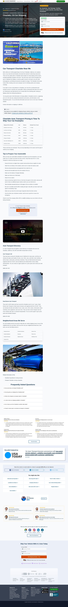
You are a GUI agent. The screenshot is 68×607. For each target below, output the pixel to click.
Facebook (30, 532)
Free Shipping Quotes (13, 589)
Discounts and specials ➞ (12, 478)
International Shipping (14, 595)
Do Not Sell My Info (25, 592)
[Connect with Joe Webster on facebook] (27, 499)
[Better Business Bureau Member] (54, 594)
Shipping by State (13, 593)
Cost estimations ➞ (13, 486)
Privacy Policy (24, 596)
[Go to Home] (3, 8)
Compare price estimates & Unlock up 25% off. (22, 113)
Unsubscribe (24, 598)
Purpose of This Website (35, 590)
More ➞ (44, 498)
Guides (32, 1)
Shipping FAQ (12, 591)
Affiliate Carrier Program (35, 593)
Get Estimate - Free (52, 29)
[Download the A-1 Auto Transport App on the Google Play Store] (45, 590)
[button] (60, 1)
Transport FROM (44, 19)
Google (25, 532)
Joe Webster (8, 29)
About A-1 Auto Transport (35, 589)
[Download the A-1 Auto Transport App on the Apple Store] (45, 592)
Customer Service (25, 589)
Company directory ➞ (34, 482)
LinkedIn (38, 532)
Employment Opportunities (35, 591)
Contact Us (33, 595)
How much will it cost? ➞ (34, 486)
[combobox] (52, 21)
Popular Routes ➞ (55, 486)
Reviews (27, 1)
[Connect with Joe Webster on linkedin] (28, 499)
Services (20, 1)
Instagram (34, 532)
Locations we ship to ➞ (13, 482)
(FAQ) (17, 594)
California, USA (7, 8)
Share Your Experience (34, 535)
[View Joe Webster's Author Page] (23, 498)
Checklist (40, 1)
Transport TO (43, 24)
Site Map (11, 598)
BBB (42, 532)
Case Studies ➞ (13, 490)
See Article (27, 457)
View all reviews (34, 441)
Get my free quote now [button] (23, 210)
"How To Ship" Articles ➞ (55, 478)
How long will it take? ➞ (34, 478)
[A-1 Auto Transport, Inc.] (9, 1)
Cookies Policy (24, 595)
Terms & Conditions (25, 594)
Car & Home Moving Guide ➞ (55, 482)
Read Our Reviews (13, 590)
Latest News (33, 594)
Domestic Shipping (13, 594)
